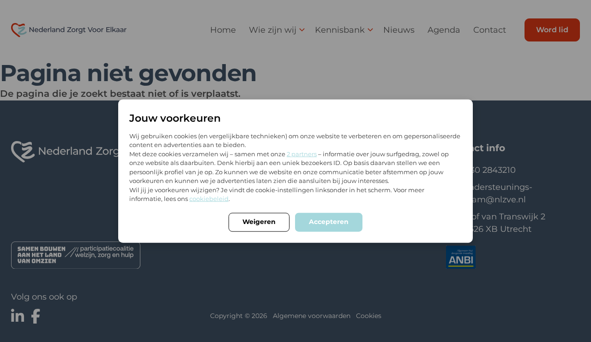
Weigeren (259, 221)
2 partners (302, 153)
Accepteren (329, 221)
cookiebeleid (209, 198)
